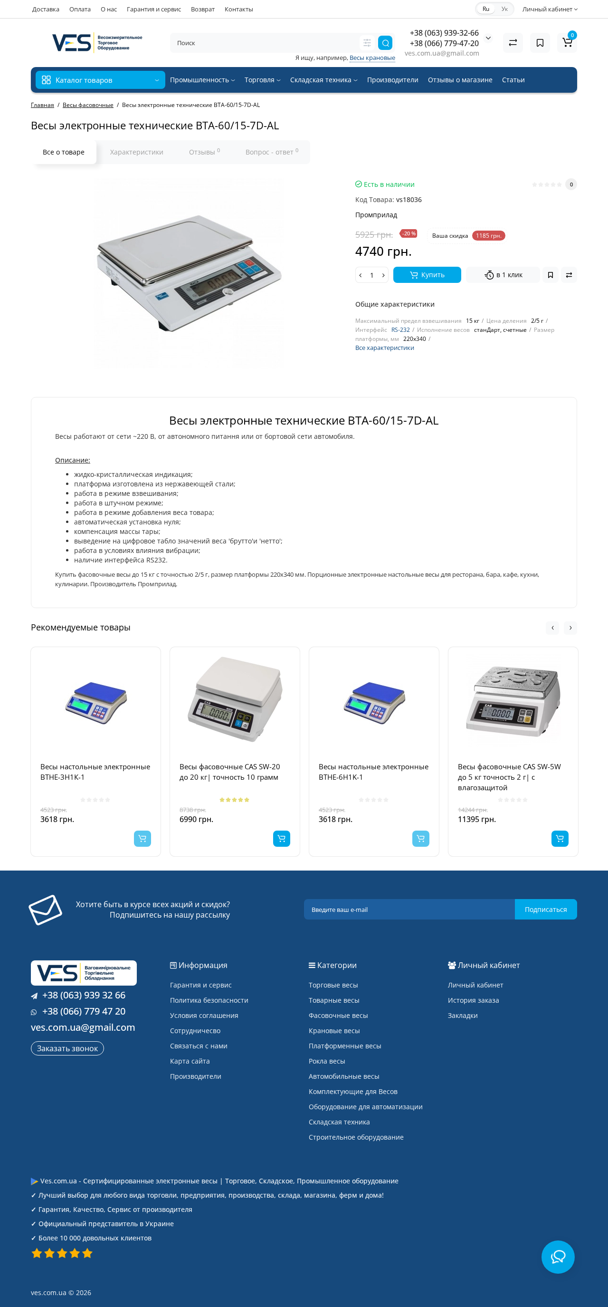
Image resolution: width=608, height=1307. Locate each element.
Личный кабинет (476, 984)
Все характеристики (384, 347)
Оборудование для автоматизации (366, 1106)
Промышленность (200, 79)
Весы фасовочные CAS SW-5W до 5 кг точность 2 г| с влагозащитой (509, 777)
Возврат (203, 9)
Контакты (239, 9)
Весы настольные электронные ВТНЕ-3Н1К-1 (95, 772)
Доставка (45, 9)
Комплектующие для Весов (353, 1091)
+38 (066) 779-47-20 (444, 43)
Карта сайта (190, 1060)
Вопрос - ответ (272, 151)
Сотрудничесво (195, 1030)
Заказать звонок (67, 1048)
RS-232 (400, 330)
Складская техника (321, 79)
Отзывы (204, 151)
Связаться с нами (199, 1045)
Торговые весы (333, 984)
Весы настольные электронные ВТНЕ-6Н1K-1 (373, 772)
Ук (505, 9)
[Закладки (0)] (540, 43)
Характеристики (136, 151)
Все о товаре (64, 151)
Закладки (463, 1015)
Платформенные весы (345, 1045)
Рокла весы (327, 1060)
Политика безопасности (209, 1000)
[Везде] (367, 42)
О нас (109, 9)
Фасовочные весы (338, 1015)
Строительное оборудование (356, 1137)
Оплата (80, 9)
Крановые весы (334, 1030)
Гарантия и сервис (154, 9)
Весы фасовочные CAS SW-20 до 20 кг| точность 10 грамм (230, 772)
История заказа (473, 1000)
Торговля (260, 79)
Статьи (513, 79)
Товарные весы (334, 1000)
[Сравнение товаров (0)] (513, 43)
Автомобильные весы (344, 1076)
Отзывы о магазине (460, 79)
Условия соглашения (204, 1015)
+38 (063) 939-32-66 (444, 33)
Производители (392, 79)
